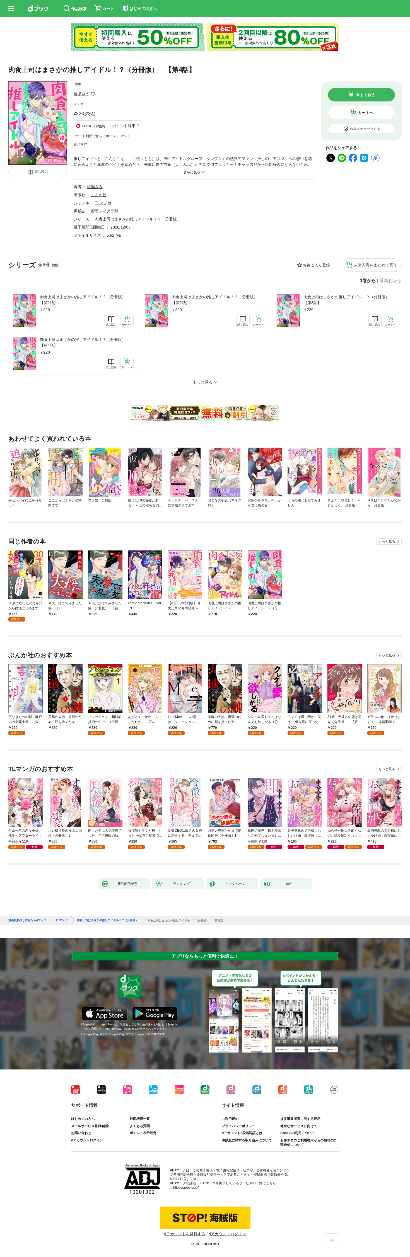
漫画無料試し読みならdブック (27, 920)
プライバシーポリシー (238, 1126)
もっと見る (386, 541)
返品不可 (80, 145)
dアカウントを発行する (184, 1234)
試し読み (41, 172)
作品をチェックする (365, 129)
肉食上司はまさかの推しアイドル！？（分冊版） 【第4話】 (85, 342)
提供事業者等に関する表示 (300, 1119)
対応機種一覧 (140, 1119)
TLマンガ (103, 203)
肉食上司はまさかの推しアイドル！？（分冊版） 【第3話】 (348, 300)
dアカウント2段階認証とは (242, 1133)
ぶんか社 (99, 195)
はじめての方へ (83, 1119)
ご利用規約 (230, 1119)
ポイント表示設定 (143, 1133)
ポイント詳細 (124, 125)
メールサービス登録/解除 (90, 1126)
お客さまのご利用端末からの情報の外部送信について (308, 1142)
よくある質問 (140, 1126)
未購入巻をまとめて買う (375, 265)
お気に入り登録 (316, 265)
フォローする (93, 94)
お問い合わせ (81, 1133)
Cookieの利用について (297, 1133)
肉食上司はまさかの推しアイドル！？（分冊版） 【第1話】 (85, 300)
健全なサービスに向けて (298, 1126)
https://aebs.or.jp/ (186, 1188)
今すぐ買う (365, 95)
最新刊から (390, 280)
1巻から (368, 280)
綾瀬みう (81, 94)
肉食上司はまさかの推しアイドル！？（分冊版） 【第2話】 (217, 300)
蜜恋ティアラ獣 (104, 211)
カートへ (365, 112)
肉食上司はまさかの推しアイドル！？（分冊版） (138, 219)
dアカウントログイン (87, 1140)
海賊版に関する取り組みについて (247, 1140)
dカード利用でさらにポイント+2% (100, 136)
